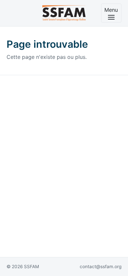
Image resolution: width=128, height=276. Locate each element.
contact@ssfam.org (100, 266)
